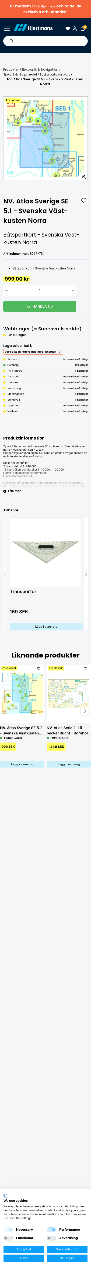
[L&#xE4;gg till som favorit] (84, 200)
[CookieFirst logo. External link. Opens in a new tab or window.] (5, 1196)
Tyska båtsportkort (54, 74)
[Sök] (11, 41)
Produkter (11, 69)
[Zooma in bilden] (83, 175)
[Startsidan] (33, 28)
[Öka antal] (73, 290)
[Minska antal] (6, 290)
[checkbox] (8, 1229)
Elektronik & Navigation (39, 69)
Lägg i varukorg (46, 626)
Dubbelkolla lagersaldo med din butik (30, 352)
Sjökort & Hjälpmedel (20, 74)
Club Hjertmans (44, 6)
